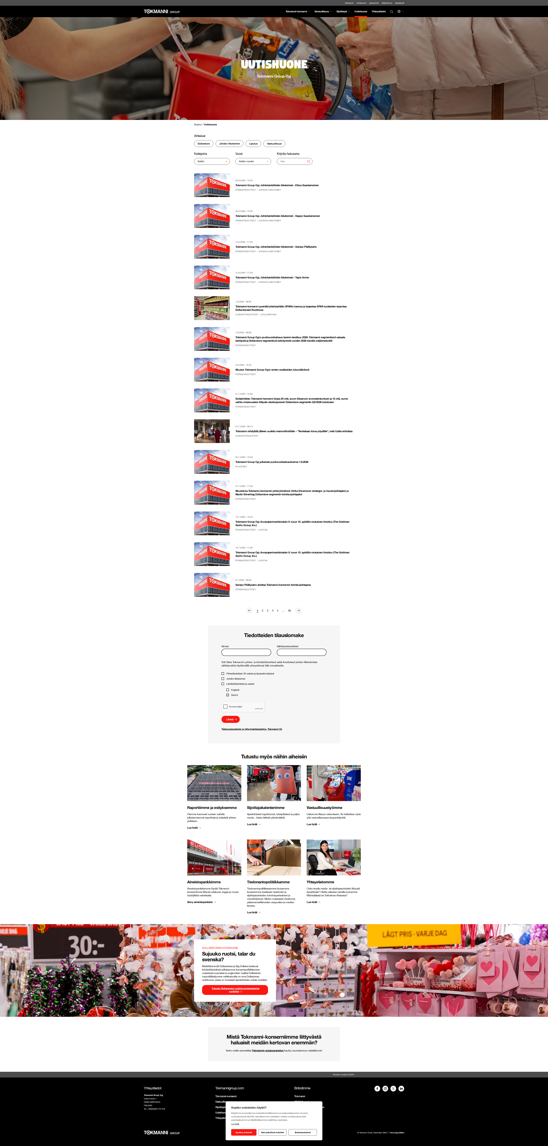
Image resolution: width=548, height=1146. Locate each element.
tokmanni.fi (349, 3)
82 (289, 610)
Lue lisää (235, 1124)
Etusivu (198, 124)
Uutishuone (360, 11)
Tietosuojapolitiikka (396, 1132)
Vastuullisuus (322, 11)
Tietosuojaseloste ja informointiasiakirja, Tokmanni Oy (251, 729)
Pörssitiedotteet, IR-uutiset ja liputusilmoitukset (250, 673)
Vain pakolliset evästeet (272, 1132)
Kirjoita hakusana (288, 153)
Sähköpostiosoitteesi (287, 646)
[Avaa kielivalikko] (399, 11)
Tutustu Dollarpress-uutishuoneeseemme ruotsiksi (235, 990)
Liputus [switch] (253, 143)
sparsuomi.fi (374, 3)
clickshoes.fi (361, 3)
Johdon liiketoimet (235, 678)
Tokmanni (299, 1096)
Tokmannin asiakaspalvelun (268, 1050)
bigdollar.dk (399, 3)
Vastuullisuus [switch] (274, 143)
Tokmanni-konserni (296, 11)
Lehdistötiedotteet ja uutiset (240, 683)
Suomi (234, 695)
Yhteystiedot (379, 11)
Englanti (235, 689)
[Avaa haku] (391, 11)
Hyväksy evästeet (243, 1132)
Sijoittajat (342, 11)
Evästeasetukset (303, 1132)
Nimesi (225, 646)
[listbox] (212, 161)
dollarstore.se (387, 3)
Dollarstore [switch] (204, 143)
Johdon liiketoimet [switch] (229, 143)
